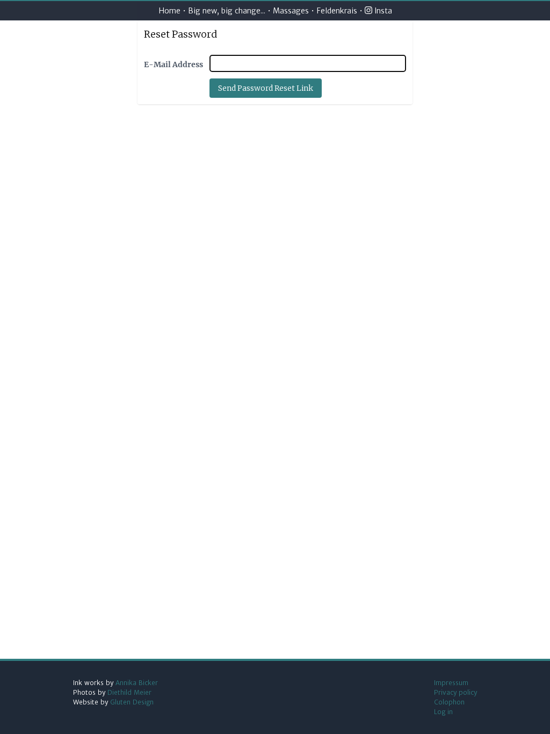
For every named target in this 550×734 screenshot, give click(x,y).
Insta (382, 11)
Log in (443, 712)
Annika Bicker (136, 683)
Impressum (451, 683)
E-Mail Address (173, 64)
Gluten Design (132, 702)
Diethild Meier (129, 692)
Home (169, 11)
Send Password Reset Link (265, 88)
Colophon (449, 702)
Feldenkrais (336, 11)
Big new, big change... (226, 11)
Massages (292, 11)
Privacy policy (455, 692)
